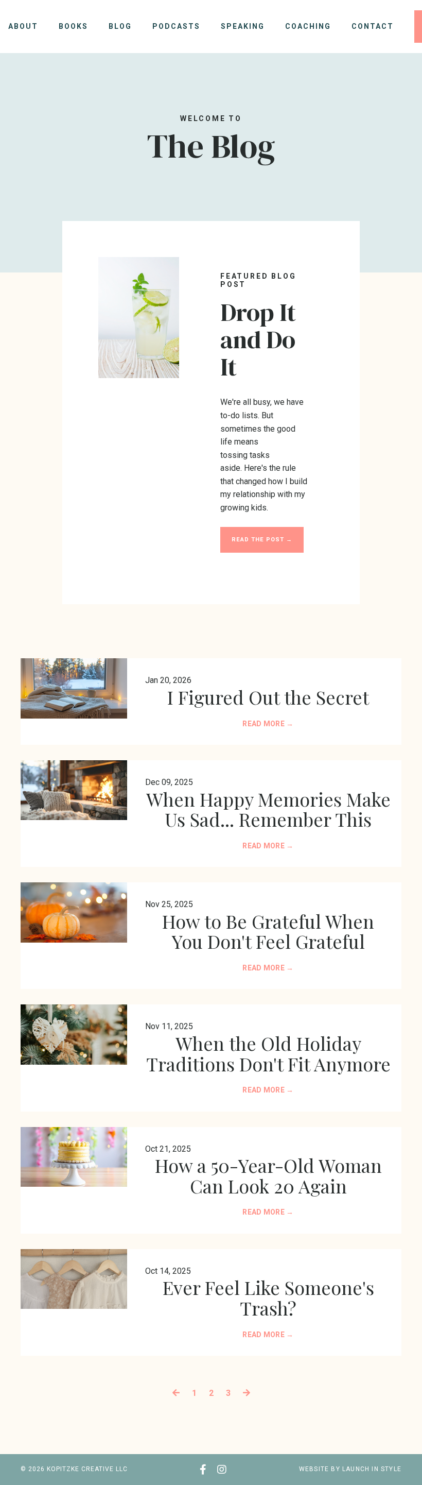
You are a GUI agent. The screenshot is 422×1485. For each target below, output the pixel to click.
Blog (120, 26)
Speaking (243, 26)
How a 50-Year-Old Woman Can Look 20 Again (268, 1175)
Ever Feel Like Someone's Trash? (268, 1297)
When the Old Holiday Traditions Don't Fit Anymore (268, 1053)
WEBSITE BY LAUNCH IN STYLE (350, 1469)
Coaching (308, 26)
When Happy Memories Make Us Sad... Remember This (268, 809)
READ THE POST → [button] (262, 539)
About (23, 26)
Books (73, 26)
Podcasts (176, 26)
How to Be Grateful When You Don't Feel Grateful (268, 931)
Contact (372, 26)
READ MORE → (267, 724)
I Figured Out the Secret (268, 697)
